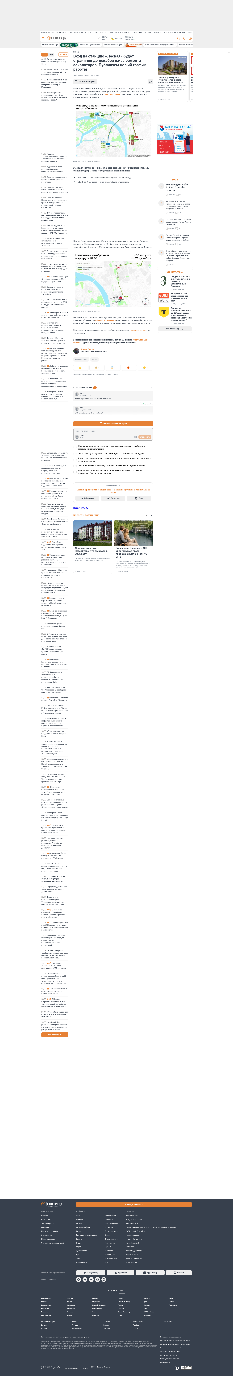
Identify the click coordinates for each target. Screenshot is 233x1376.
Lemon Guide (137, 33)
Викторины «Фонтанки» (86, 1235)
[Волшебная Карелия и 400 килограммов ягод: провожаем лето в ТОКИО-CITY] (133, 533)
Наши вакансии (48, 1239)
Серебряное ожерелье (98, 33)
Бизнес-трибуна (83, 1227)
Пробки (117, 38)
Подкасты (109, 1227)
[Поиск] (178, 38)
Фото (107, 1262)
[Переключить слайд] (191, 65)
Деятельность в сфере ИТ (169, 1355)
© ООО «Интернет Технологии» (102, 1367)
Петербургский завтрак (174, 33)
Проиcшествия (111, 1231)
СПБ (51, 54)
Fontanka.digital (132, 1243)
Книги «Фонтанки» (134, 1239)
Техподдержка (47, 1223)
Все (44, 54)
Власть (79, 1239)
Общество (109, 1220)
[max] (78, 1279)
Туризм (108, 1247)
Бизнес (79, 1223)
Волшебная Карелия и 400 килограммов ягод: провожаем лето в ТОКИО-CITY (132, 552)
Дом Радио (130, 1247)
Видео (79, 1231)
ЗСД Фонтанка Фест (153, 33)
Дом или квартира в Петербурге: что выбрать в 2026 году (91, 551)
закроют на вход (139, 330)
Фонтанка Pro (132, 1216)
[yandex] (103, 1279)
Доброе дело (81, 1251)
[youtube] (97, 1279)
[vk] (91, 1279)
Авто (78, 1216)
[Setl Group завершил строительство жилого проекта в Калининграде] (172, 65)
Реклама (45, 1227)
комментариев (87, 81)
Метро (94, 359)
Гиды (78, 1243)
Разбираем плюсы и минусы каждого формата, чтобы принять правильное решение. (92, 559)
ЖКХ (78, 1258)
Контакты (45, 1220)
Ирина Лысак (87, 349)
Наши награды (165, 1362)
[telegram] (85, 1279)
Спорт (107, 1235)
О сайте (44, 1216)
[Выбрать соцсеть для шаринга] (150, 81)
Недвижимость (82, 1262)
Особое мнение (111, 1223)
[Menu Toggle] (43, 38)
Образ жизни (110, 1216)
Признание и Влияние (120, 33)
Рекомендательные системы (169, 1351)
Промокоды (175, 271)
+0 (143, 403)
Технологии (110, 1243)
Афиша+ (79, 1220)
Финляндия (110, 1255)
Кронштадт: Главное (134, 1251)
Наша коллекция (133, 1235)
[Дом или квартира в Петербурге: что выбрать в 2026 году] (92, 533)
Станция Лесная (81, 359)
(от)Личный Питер (64, 33)
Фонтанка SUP (47, 33)
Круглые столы (132, 1255)
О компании (46, 1235)
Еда (77, 1255)
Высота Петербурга (134, 1258)
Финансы (109, 1251)
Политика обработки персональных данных (175, 1340)
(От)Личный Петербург (135, 1231)
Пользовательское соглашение (170, 1337)
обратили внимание (105, 320)
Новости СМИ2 (80, 508)
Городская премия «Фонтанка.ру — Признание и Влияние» (151, 1227)
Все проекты (131, 1262)
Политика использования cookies (171, 1348)
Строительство (111, 1239)
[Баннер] (69, 45)
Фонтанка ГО (80, 33)
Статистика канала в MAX (52, 1243)
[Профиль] (190, 38)
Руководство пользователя (169, 1359)
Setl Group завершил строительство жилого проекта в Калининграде (170, 79)
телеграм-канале (112, 94)
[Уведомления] (184, 38)
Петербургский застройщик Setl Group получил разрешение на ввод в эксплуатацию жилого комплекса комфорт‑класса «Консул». (172, 88)
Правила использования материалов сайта (175, 1344)
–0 (150, 403)
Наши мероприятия (49, 1231)
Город (78, 1247)
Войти (82, 438)
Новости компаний (86, 515)
